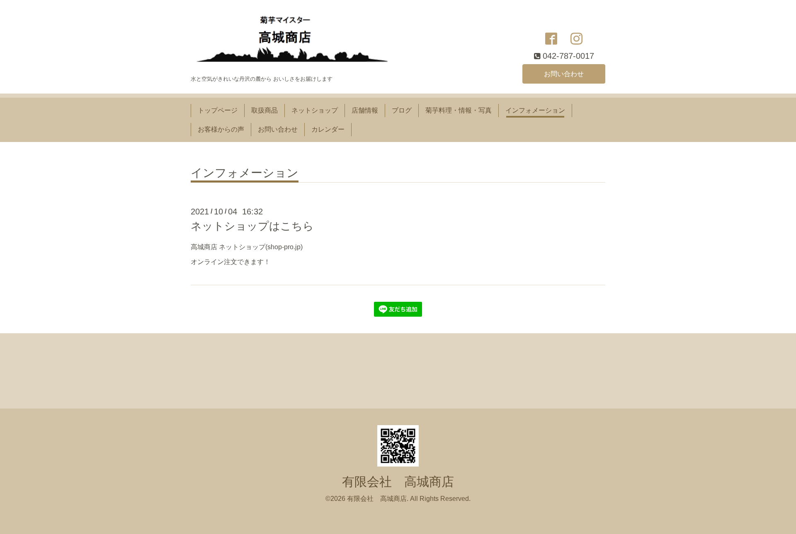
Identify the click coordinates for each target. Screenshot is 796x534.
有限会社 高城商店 (398, 481)
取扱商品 (264, 110)
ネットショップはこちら (252, 226)
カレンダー (328, 129)
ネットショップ (314, 110)
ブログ (402, 110)
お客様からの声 (221, 129)
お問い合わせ (564, 73)
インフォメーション (535, 110)
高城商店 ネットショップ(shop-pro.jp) (247, 246)
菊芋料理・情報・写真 (458, 110)
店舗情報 (365, 110)
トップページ (218, 110)
